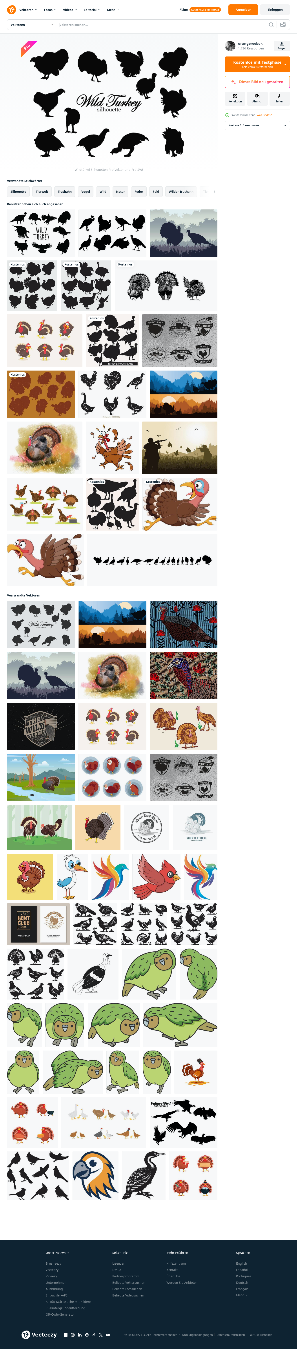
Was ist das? (264, 115)
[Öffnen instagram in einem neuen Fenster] (73, 1335)
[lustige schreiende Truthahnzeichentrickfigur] (112, 448)
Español (242, 1270)
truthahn (65, 191)
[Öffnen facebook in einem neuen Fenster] (65, 1335)
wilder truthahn (181, 191)
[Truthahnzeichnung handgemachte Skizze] (166, 285)
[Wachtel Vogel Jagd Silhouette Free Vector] (179, 448)
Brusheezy (53, 1263)
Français (242, 1289)
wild (103, 191)
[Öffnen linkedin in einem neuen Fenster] (80, 1335)
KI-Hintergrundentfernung (65, 1308)
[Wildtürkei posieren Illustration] (183, 726)
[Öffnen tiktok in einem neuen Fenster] (94, 1335)
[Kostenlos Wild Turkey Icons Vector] (112, 233)
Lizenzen (118, 1263)
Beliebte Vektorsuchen (128, 1282)
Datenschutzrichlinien (231, 1335)
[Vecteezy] (11, 9)
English (241, 1263)
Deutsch (242, 1282)
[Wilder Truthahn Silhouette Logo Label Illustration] (41, 726)
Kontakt (172, 1270)
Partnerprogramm (125, 1276)
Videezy (51, 1276)
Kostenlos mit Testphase (257, 64)
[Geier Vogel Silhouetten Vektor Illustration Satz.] (183, 1122)
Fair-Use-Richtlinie (260, 1335)
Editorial (90, 10)
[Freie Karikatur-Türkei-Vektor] (45, 504)
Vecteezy (52, 1270)
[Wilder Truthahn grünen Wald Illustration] (39, 827)
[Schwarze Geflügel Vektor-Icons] (112, 394)
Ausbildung (54, 1289)
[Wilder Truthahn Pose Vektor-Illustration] (112, 777)
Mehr (111, 10)
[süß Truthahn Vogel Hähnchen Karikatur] (30, 877)
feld (156, 191)
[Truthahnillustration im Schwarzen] (112, 504)
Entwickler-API (56, 1295)
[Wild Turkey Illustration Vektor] (41, 777)
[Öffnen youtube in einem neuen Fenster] (108, 1335)
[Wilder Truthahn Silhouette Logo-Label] (179, 340)
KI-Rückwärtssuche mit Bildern (68, 1302)
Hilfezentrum (176, 1263)
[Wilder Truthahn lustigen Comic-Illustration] (44, 340)
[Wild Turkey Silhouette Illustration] (183, 394)
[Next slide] (211, 191)
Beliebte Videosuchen (128, 1295)
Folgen (281, 48)
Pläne (183, 9)
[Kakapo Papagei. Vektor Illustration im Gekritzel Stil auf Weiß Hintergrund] (149, 974)
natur (120, 191)
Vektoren (26, 10)
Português (243, 1276)
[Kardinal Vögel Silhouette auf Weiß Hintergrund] (38, 1175)
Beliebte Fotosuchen (127, 1289)
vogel (85, 191)
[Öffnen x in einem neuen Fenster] (101, 1335)
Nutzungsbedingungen (197, 1335)
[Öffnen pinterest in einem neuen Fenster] (87, 1335)
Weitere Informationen (244, 125)
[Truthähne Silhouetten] (41, 394)
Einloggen (275, 9)
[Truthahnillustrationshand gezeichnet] (97, 827)
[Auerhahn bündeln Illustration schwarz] (95, 924)
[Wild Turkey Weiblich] (183, 624)
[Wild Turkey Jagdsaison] (183, 233)
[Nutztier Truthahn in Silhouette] (32, 285)
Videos (68, 10)
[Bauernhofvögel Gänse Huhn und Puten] (103, 1122)
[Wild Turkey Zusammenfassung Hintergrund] (183, 675)
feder (139, 191)
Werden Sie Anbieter (181, 1282)
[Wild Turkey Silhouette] (41, 233)
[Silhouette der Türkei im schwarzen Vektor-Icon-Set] (86, 285)
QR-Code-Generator (60, 1314)
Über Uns (173, 1276)
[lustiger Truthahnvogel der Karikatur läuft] (179, 504)
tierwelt (42, 191)
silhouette (18, 191)
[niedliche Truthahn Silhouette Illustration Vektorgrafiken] (112, 340)
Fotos (48, 10)
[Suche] (271, 24)
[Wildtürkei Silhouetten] (41, 624)
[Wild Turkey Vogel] (44, 448)
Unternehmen (56, 1282)
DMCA (116, 1270)
